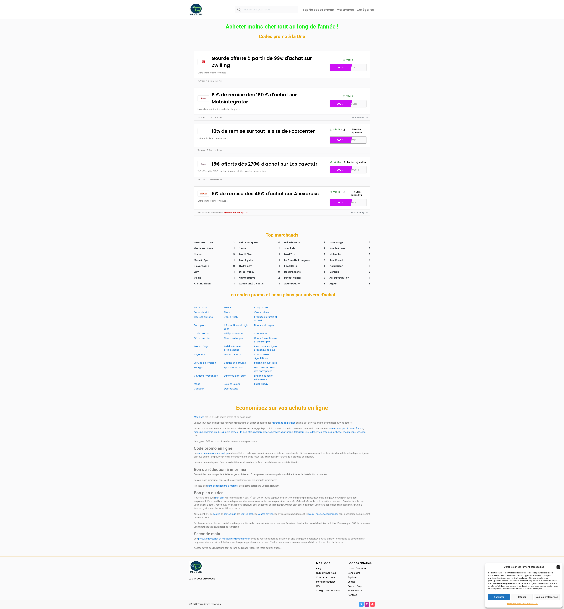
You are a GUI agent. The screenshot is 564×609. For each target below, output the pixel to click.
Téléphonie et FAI (234, 333)
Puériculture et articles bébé (232, 348)
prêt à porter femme (352, 428)
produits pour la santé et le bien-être (233, 432)
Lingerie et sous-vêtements (263, 377)
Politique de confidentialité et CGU (522, 603)
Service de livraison (205, 363)
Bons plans (200, 325)
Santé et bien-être (235, 375)
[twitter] (361, 604)
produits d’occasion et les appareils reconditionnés (224, 538)
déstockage (230, 514)
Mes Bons (199, 417)
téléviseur (299, 432)
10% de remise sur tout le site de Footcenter (263, 131)
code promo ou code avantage (213, 453)
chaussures (335, 428)
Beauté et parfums (235, 363)
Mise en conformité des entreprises (265, 369)
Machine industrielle (265, 363)
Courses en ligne (203, 317)
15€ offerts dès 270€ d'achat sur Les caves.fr (264, 164)
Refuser (522, 597)
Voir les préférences (547, 597)
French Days (201, 346)
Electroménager (233, 338)
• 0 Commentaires (213, 81)
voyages (361, 432)
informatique (349, 432)
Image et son (261, 307)
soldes (216, 514)
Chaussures (260, 333)
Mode (197, 384)
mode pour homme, (204, 432)
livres (319, 432)
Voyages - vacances (206, 375)
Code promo (201, 333)
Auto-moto (200, 307)
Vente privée (261, 312)
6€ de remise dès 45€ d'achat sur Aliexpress (265, 193)
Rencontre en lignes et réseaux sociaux (265, 348)
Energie (198, 367)
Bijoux (227, 312)
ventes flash (247, 514)
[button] (558, 567)
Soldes (227, 307)
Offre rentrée (202, 338)
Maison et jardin (233, 354)
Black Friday (261, 384)
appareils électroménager (266, 432)
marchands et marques (283, 422)
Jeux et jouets (232, 384)
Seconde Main (202, 312)
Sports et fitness (233, 367)
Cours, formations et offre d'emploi (266, 339)
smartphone (287, 432)
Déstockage (231, 388)
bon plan (219, 497)
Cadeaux (199, 388)
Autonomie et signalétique (262, 356)
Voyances (199, 354)
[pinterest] (372, 604)
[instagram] (367, 604)
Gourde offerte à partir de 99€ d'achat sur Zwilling (262, 62)
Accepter (499, 597)
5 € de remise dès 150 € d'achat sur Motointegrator (254, 98)
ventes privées (265, 514)
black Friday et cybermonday (323, 514)
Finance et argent (264, 325)
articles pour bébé (332, 432)
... (227, 72)
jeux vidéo (310, 432)
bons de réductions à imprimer (222, 485)
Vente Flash (231, 317)
